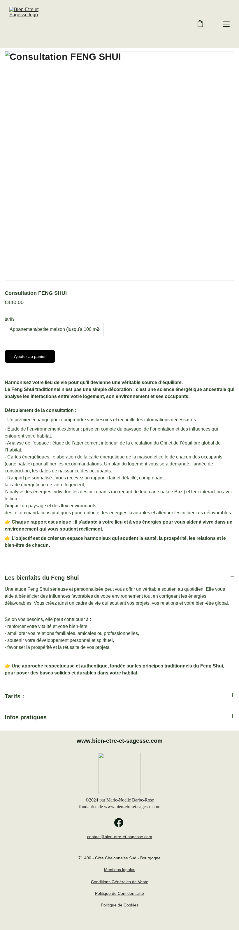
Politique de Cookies (119, 905)
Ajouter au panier (30, 356)
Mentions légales (119, 869)
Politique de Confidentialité (119, 893)
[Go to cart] (200, 24)
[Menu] (226, 24)
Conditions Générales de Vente (119, 881)
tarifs (10, 319)
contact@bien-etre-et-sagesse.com (119, 836)
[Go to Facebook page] (118, 822)
